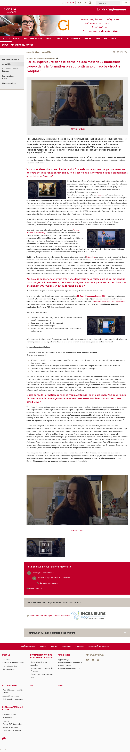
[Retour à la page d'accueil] (9, 10)
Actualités (46, 52)
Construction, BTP (9, 714)
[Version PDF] (122, 52)
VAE (32, 685)
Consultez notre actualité (49, 583)
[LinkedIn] (85, 2)
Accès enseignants (28, 646)
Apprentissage (63, 660)
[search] (108, 3)
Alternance (64, 655)
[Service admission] (38, 583)
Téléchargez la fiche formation (43, 573)
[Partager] (125, 52)
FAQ (32, 677)
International (9, 685)
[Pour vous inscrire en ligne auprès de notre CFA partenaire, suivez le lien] (87, 616)
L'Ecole (37, 52)
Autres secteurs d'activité (12, 731)
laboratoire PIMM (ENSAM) (103, 302)
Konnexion (3, 750)
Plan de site (80, 646)
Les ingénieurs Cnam (8, 77)
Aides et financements (11, 696)
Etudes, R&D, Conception (12, 724)
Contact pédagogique (37, 588)
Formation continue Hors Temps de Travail (41, 656)
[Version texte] (118, 52)
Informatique (7, 718)
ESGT (60, 685)
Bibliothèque (66, 646)
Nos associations (9, 83)
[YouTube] (79, 2)
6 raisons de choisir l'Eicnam (10, 70)
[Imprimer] (114, 52)
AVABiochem (120, 302)
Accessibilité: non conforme (98, 646)
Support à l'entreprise (10, 727)
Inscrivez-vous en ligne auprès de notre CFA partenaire (50, 616)
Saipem (101, 195)
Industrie (6, 721)
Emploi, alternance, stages (12, 708)
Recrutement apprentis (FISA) (69, 669)
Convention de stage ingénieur (41, 674)
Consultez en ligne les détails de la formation (53, 578)
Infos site (54, 646)
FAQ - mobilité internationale (13, 699)
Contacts (43, 646)
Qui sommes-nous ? (10, 59)
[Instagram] (90, 2)
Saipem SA (90, 257)
